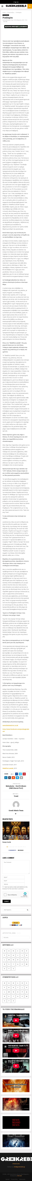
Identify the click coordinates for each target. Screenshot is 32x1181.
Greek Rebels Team (9, 20)
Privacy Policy (14, 1179)
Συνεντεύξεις (6, 15)
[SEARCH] (27, 910)
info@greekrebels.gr (19, 1167)
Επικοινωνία (16, 1163)
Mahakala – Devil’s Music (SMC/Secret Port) (16, 787)
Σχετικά (7, 1179)
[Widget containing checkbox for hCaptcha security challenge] (15, 894)
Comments (12, 850)
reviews (20, 850)
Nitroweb (19, 1175)
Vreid (16, 796)
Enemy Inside (7, 842)
